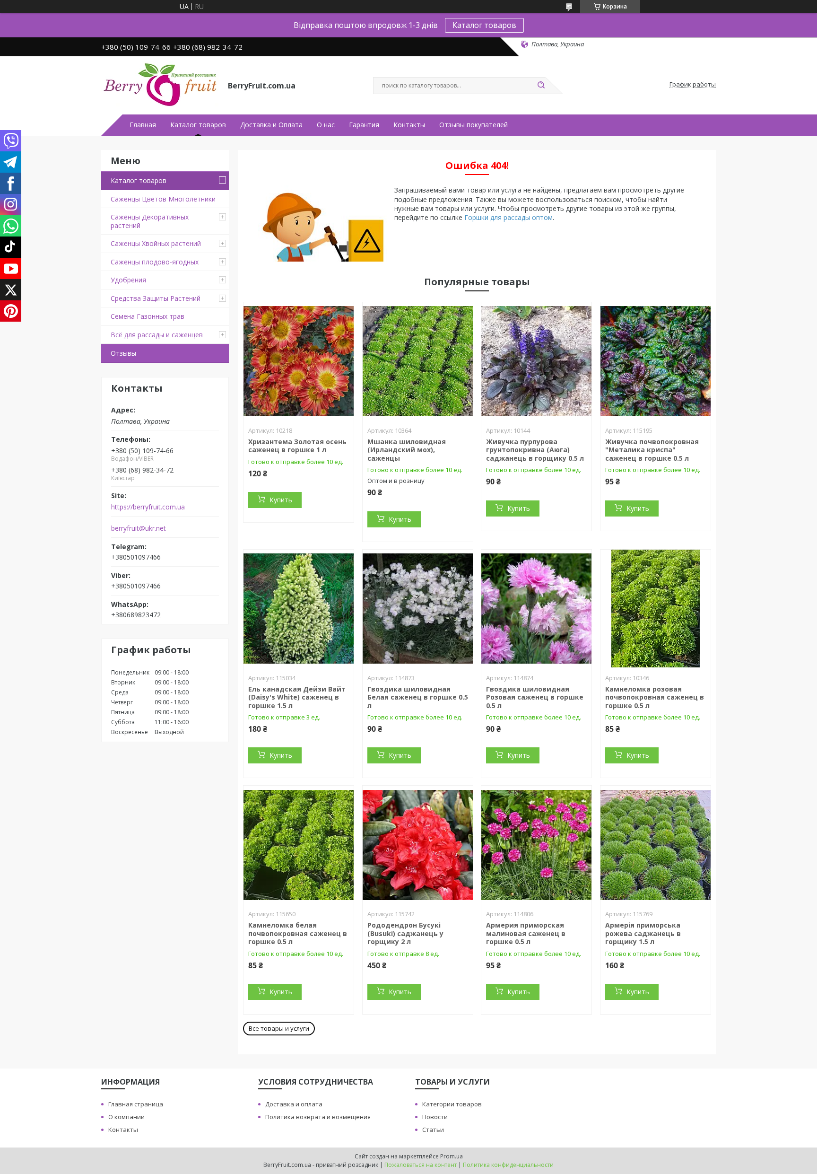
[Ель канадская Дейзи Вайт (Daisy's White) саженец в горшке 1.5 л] (298, 609)
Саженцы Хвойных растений (156, 243)
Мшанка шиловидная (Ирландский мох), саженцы (406, 450)
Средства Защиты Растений (155, 298)
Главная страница (135, 1104)
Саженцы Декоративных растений (150, 221)
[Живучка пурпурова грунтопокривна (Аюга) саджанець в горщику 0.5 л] (536, 361)
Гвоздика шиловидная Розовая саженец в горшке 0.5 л (534, 697)
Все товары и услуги (279, 1028)
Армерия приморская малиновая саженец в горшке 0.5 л (525, 933)
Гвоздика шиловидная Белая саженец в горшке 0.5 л (417, 697)
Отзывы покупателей (473, 125)
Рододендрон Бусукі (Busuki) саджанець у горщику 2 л (405, 933)
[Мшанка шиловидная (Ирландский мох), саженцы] (418, 361)
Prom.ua (451, 1156)
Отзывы (123, 353)
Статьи (433, 1129)
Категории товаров (452, 1104)
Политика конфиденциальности (508, 1165)
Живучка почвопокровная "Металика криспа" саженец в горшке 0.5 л (652, 450)
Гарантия (364, 125)
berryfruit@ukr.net (138, 528)
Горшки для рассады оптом (508, 217)
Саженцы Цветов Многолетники (163, 198)
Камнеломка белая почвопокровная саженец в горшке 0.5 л (297, 933)
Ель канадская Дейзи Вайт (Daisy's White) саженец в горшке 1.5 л (297, 697)
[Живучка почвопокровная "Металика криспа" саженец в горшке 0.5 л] (655, 361)
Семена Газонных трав (147, 316)
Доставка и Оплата (271, 125)
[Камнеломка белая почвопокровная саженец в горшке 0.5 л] (298, 845)
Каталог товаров (484, 25)
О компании (126, 1117)
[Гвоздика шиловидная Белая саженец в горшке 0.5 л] (418, 609)
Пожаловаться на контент (420, 1165)
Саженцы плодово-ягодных (155, 261)
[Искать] (540, 85)
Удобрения (128, 279)
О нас (326, 125)
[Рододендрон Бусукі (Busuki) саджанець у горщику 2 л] (418, 845)
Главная (143, 125)
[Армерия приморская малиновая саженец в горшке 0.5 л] (536, 845)
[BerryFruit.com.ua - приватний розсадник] (160, 84)
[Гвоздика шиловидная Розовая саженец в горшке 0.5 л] (536, 609)
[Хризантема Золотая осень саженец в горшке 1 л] (298, 361)
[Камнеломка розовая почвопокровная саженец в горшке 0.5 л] (655, 609)
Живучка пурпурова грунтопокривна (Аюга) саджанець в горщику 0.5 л (535, 450)
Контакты (409, 125)
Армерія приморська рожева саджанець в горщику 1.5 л (643, 933)
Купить (280, 499)
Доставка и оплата (293, 1104)
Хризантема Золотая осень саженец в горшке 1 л (297, 446)
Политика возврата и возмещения (318, 1117)
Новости (435, 1117)
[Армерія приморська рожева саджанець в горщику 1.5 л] (655, 845)
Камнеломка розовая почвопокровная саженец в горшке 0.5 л (654, 697)
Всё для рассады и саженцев (157, 334)
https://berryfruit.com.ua (148, 507)
